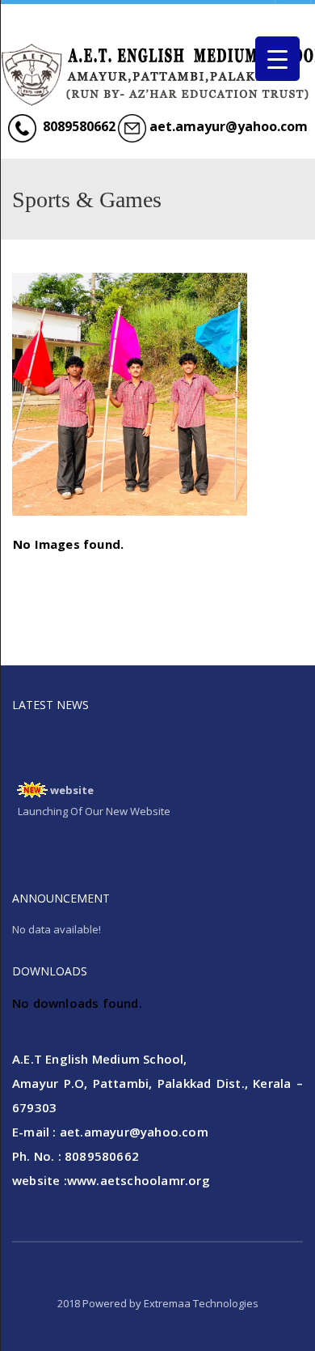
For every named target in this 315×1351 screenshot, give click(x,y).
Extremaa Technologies (201, 1303)
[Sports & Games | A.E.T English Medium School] (157, 52)
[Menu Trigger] (277, 58)
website (72, 787)
